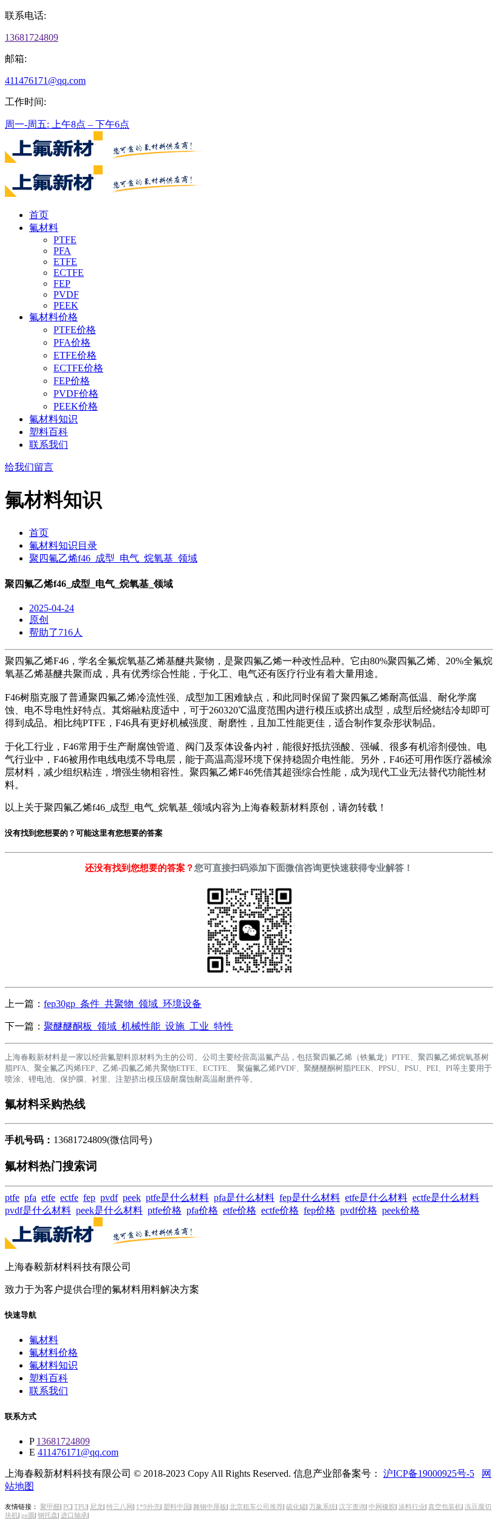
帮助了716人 (56, 632)
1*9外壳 (148, 1507)
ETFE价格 (75, 355)
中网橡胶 (382, 1507)
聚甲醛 (50, 1507)
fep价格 (319, 1210)
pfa (30, 1197)
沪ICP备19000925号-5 (428, 1473)
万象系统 (322, 1507)
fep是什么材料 (309, 1197)
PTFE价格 (74, 330)
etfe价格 (239, 1210)
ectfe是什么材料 (445, 1197)
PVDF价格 (75, 393)
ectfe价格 (280, 1210)
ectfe (69, 1197)
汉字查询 (352, 1507)
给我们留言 (29, 467)
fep (89, 1197)
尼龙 (96, 1507)
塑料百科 (48, 432)
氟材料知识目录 (63, 545)
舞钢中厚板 (210, 1507)
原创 (39, 619)
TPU (80, 1507)
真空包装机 (445, 1507)
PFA (62, 251)
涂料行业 (411, 1507)
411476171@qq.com (45, 80)
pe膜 (28, 1515)
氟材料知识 (53, 419)
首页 (39, 215)
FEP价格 (71, 381)
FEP (61, 283)
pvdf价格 (358, 1210)
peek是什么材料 (109, 1210)
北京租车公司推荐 (256, 1507)
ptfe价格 (165, 1210)
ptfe (12, 1197)
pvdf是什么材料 (38, 1210)
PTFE (65, 240)
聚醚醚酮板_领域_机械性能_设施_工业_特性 (138, 1026)
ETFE (65, 261)
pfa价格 (202, 1210)
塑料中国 (176, 1507)
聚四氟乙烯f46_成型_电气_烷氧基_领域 (113, 558)
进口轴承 (74, 1515)
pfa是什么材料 (244, 1197)
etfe (48, 1197)
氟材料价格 (53, 317)
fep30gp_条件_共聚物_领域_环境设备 (123, 1003)
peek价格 (401, 1210)
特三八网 (119, 1507)
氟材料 (43, 227)
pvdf (109, 1197)
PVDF (66, 294)
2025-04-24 (51, 608)
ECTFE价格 (78, 368)
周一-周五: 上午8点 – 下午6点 (67, 124)
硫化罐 (296, 1507)
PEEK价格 (75, 406)
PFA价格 (71, 342)
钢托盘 (48, 1515)
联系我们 (48, 444)
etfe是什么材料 (376, 1197)
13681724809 (31, 37)
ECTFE (68, 272)
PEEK (65, 305)
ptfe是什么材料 (177, 1197)
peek (132, 1197)
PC (67, 1507)
